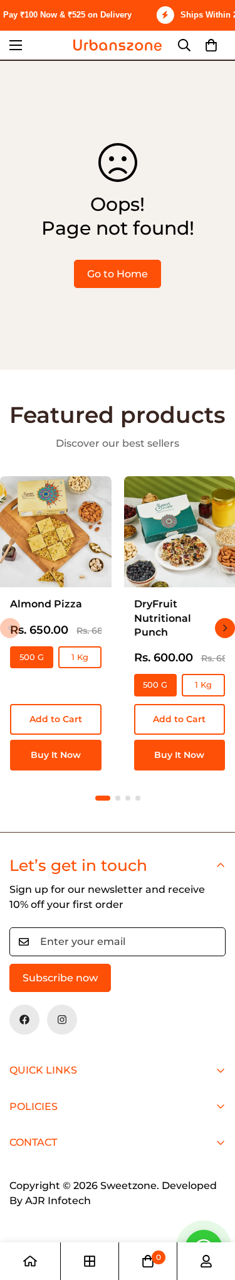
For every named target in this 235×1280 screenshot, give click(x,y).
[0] (211, 45)
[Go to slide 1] (102, 798)
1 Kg (79, 657)
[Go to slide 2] (117, 798)
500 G (31, 657)
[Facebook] (24, 1020)
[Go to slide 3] (127, 798)
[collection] (89, 1261)
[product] (30, 1261)
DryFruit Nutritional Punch (162, 618)
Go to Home (117, 274)
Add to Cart (55, 719)
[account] (206, 1261)
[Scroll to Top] (212, 1213)
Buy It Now (56, 754)
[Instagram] (62, 1020)
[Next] (225, 628)
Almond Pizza (46, 604)
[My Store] (117, 44)
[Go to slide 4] (137, 798)
